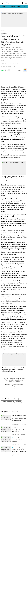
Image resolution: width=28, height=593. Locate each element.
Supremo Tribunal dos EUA (8, 401)
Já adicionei (14, 389)
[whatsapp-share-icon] (2, 71)
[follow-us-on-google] (25, 70)
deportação (18, 401)
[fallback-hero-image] (6, 417)
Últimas (13, 6)
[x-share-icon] (5, 71)
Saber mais (16, 382)
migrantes (15, 398)
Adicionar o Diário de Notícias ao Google (14, 385)
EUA (3, 398)
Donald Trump (8, 398)
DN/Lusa (3, 61)
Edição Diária (5, 6)
